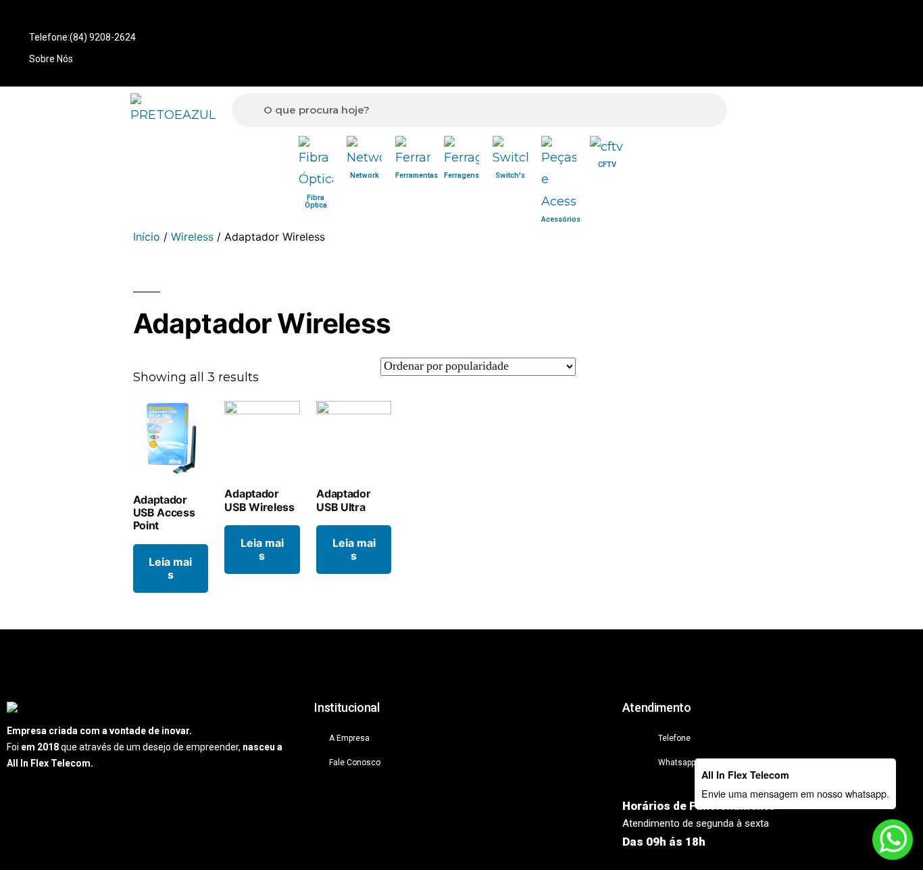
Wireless (192, 236)
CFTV (607, 164)
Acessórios (560, 219)
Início (146, 236)
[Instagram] (903, 20)
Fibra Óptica (316, 201)
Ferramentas (416, 175)
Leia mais (170, 568)
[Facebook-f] (858, 20)
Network (364, 175)
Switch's (510, 175)
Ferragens (461, 175)
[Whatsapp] (813, 20)
